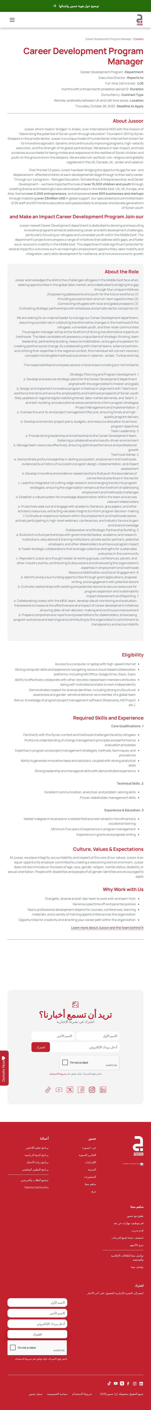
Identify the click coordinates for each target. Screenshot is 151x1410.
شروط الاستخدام (23, 1358)
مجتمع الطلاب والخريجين (35, 1180)
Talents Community (36, 1187)
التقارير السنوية (87, 1155)
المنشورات (90, 1177)
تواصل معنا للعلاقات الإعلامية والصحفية (127, 1257)
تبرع (93, 1191)
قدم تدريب (137, 1230)
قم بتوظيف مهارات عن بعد (129, 1223)
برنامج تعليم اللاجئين (37, 1147)
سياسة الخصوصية (57, 1394)
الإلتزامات (90, 1162)
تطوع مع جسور (135, 1216)
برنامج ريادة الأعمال (37, 1162)
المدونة (92, 1169)
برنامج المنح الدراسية (37, 1155)
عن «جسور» (89, 1147)
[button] (11, 20)
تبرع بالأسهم (137, 1245)
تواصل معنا (137, 1267)
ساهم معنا (90, 1184)
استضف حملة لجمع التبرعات (127, 1237)
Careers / (138, 39)
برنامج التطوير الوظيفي (35, 1169)
